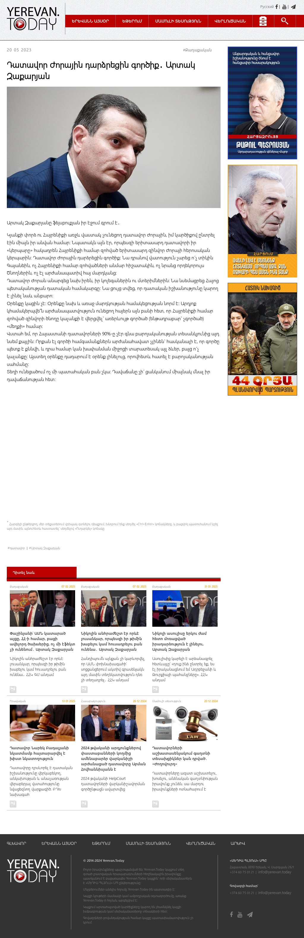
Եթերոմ (132, 21)
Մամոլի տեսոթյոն (178, 21)
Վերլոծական (230, 21)
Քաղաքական (198, 50)
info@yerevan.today (274, 871)
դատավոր (17, 548)
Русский (267, 6)
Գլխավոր (16, 843)
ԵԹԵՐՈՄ (101, 843)
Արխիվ (238, 843)
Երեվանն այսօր (90, 21)
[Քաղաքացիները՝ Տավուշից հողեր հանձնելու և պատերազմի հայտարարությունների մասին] (262, 280)
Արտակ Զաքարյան (45, 548)
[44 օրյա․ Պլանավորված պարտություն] (262, 398)
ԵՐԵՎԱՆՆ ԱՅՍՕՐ (59, 843)
